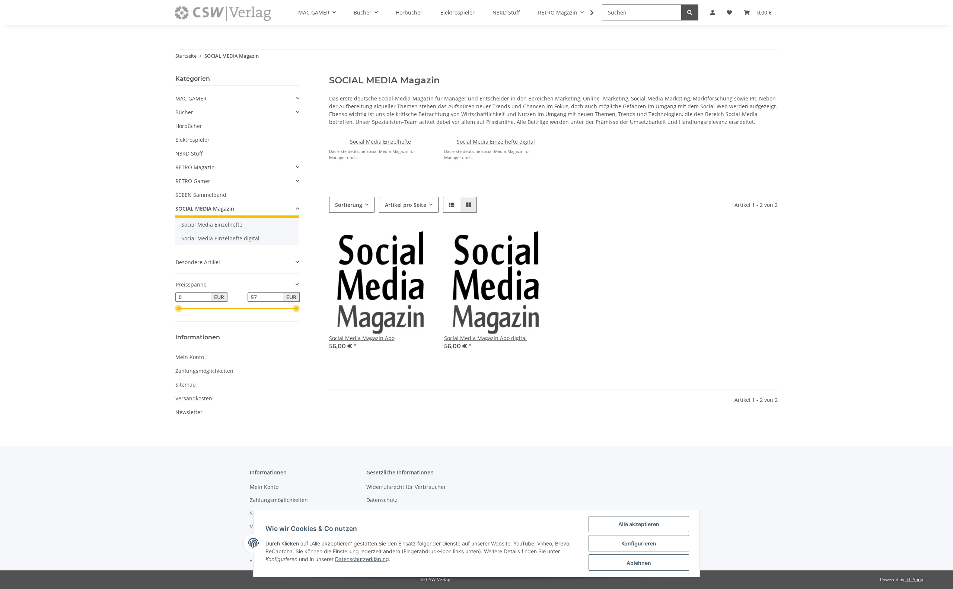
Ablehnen (639, 563)
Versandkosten (193, 398)
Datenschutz (382, 499)
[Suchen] (689, 12)
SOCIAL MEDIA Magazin (204, 208)
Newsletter (189, 412)
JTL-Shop (914, 579)
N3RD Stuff (189, 153)
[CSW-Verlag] (223, 12)
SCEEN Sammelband (200, 194)
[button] (451, 205)
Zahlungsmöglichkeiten (204, 370)
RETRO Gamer (192, 181)
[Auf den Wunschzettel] (419, 244)
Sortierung (348, 204)
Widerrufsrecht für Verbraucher (406, 486)
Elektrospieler (192, 139)
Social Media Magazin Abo (362, 338)
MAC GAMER (191, 98)
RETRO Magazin (195, 167)
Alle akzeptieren (638, 524)
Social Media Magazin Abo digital (485, 338)
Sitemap (185, 384)
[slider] (178, 309)
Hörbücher (188, 125)
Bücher (184, 112)
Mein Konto (189, 357)
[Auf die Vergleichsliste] (400, 244)
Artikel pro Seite (405, 204)
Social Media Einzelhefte (380, 141)
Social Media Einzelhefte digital (496, 141)
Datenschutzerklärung (362, 559)
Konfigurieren (638, 543)
